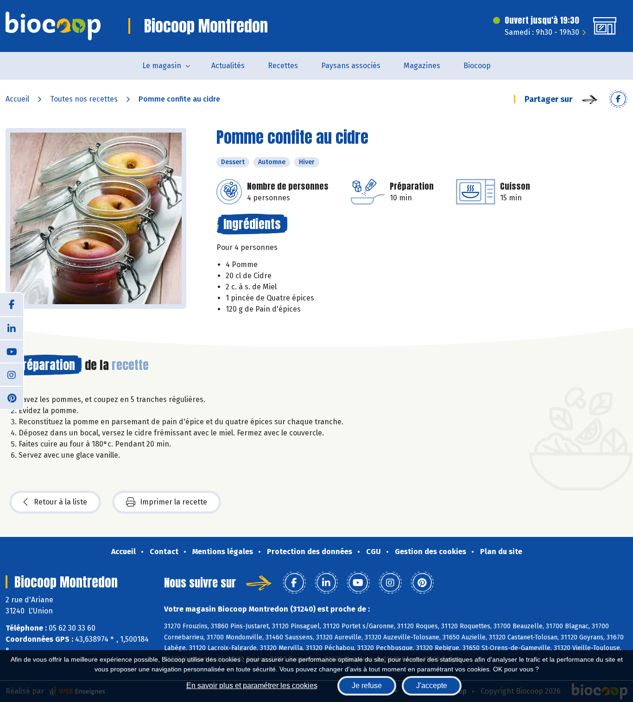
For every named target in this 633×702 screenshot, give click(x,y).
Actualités (228, 65)
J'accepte (431, 685)
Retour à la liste (60, 502)
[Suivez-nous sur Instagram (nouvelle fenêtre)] (11, 374)
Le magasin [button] (161, 65)
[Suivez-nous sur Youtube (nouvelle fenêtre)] (11, 351)
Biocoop (477, 65)
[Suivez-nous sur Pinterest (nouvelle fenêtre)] (11, 397)
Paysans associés (350, 65)
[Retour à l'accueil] (53, 26)
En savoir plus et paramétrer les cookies (251, 685)
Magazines (422, 65)
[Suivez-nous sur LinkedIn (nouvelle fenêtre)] (11, 327)
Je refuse (367, 685)
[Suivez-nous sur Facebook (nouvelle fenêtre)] (11, 304)
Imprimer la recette (173, 502)
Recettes (283, 65)
